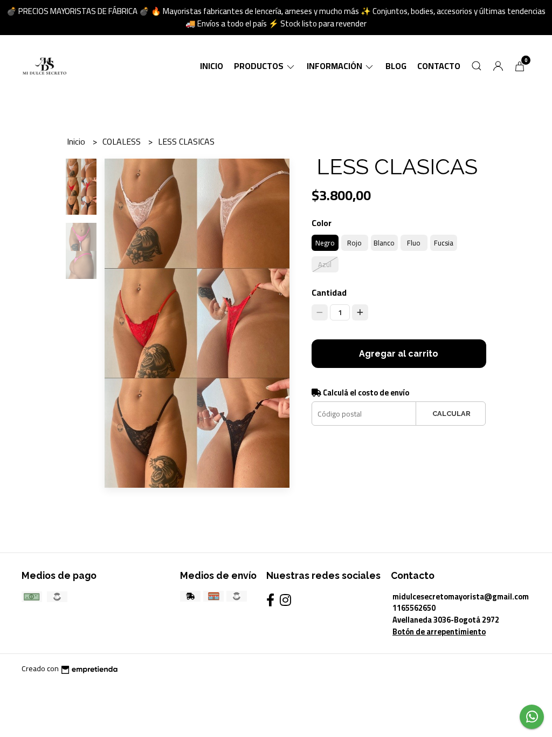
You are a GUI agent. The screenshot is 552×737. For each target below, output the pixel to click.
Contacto (438, 66)
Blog (395, 66)
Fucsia (443, 242)
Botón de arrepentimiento (439, 631)
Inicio (211, 66)
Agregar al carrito (398, 354)
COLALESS (122, 141)
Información (335, 66)
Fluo (413, 242)
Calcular (451, 414)
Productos (259, 66)
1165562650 (414, 607)
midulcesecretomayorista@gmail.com (460, 596)
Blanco (384, 242)
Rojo (354, 242)
